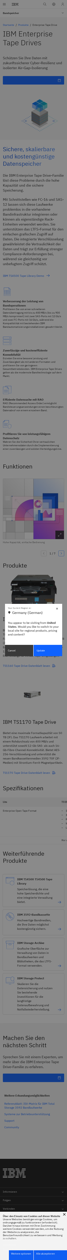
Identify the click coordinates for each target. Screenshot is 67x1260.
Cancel (12, 650)
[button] (64, 1214)
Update (41, 650)
